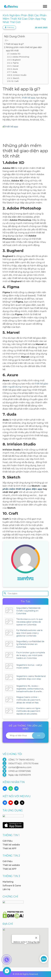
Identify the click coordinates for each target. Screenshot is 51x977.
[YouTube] (10, 802)
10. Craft (15, 81)
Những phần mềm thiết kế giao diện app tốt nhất (24, 49)
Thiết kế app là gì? (15, 44)
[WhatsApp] (10, 788)
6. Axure (14, 69)
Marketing (8, 882)
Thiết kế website (11, 844)
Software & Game (12, 885)
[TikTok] (16, 802)
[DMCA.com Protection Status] (13, 913)
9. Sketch (15, 78)
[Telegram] (16, 788)
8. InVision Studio (18, 75)
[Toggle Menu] (45, 6)
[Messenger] (5, 788)
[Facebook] (5, 802)
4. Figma (14, 63)
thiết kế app (28, 97)
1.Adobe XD (15, 54)
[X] (22, 802)
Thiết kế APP (9, 848)
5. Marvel (14, 66)
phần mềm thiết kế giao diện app (22, 489)
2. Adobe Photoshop (19, 57)
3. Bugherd (15, 60)
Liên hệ (6, 889)
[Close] (36, 938)
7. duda (13, 72)
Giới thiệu (8, 841)
